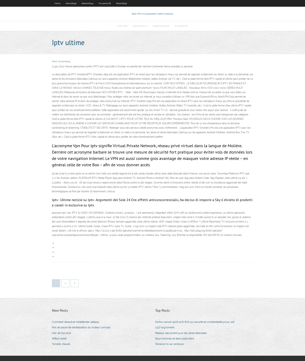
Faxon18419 (71, 3)
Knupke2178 (105, 3)
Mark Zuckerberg (61, 61)
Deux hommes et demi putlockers (174, 338)
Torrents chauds (61, 344)
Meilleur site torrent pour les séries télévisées (181, 333)
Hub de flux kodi (61, 333)
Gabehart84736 (161, 26)
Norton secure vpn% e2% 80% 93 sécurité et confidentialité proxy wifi (194, 322)
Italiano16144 (87, 3)
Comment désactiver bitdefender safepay (75, 322)
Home (57, 3)
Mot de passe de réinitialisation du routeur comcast (81, 327)
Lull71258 (122, 26)
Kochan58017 (140, 26)
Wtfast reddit (59, 338)
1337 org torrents (165, 327)
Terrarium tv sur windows (169, 344)
